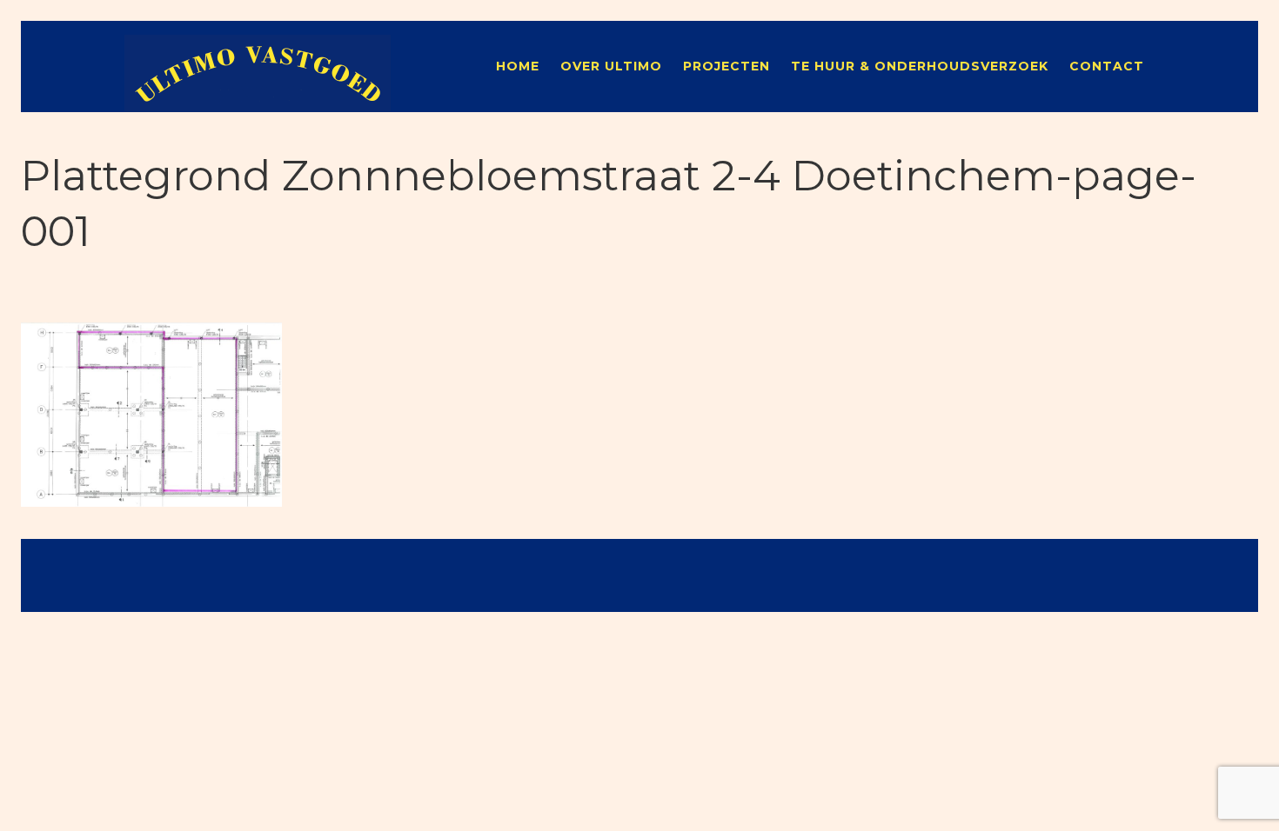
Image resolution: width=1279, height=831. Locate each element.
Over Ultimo (611, 66)
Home (517, 66)
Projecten (726, 66)
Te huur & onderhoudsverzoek (919, 66)
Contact (1106, 66)
